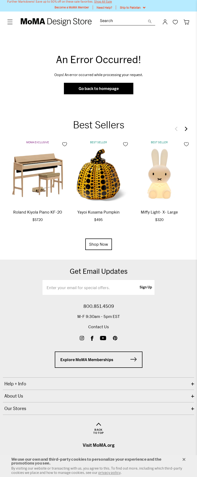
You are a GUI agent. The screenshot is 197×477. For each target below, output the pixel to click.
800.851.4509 (98, 306)
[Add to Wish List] (64, 144)
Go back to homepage (99, 88)
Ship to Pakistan (130, 7)
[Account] (165, 22)
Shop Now (98, 244)
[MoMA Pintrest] (115, 339)
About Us (13, 396)
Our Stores (15, 408)
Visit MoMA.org (99, 445)
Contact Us (98, 326)
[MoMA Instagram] (81, 339)
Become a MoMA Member (72, 7)
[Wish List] (175, 22)
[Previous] (177, 129)
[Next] (185, 129)
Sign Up (146, 287)
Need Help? (104, 7)
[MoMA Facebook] (92, 339)
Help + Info (15, 383)
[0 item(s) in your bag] (186, 21)
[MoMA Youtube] (103, 339)
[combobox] (124, 21)
